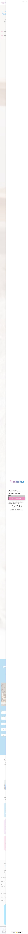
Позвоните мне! (17, 498)
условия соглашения (15, 503)
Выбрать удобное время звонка (16, 509)
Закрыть (24, 1)
